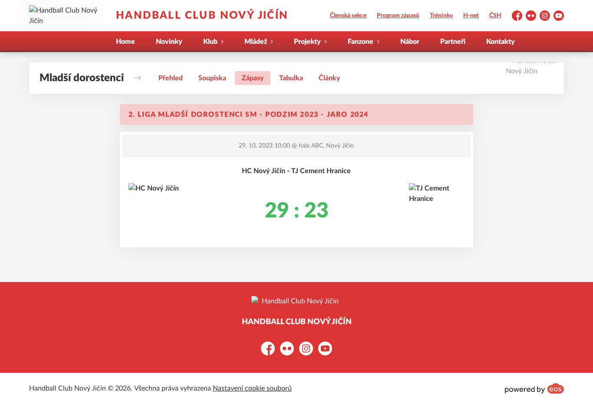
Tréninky (441, 16)
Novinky (169, 41)
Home (125, 41)
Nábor (409, 41)
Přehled (170, 78)
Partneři (452, 41)
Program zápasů (398, 16)
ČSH (495, 16)
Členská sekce (348, 16)
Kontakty (500, 41)
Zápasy (253, 78)
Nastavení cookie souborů (252, 388)
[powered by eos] (534, 388)
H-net (471, 16)
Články (329, 78)
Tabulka (291, 78)
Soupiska (212, 78)
